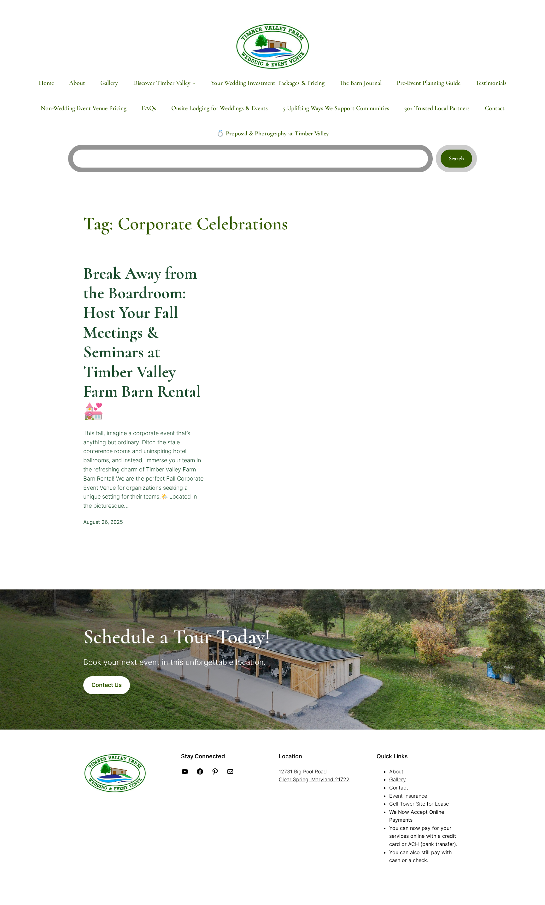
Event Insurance (408, 796)
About (396, 771)
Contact (398, 787)
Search (456, 158)
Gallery (397, 779)
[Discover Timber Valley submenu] (194, 83)
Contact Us (106, 685)
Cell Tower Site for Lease (419, 804)
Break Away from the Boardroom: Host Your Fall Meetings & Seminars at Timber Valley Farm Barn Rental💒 (142, 342)
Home (46, 83)
